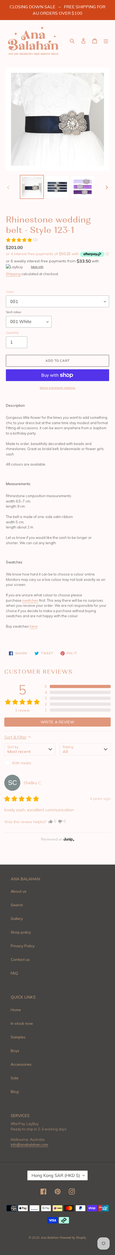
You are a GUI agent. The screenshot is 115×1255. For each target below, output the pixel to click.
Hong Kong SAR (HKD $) (56, 1175)
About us (18, 891)
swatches (30, 600)
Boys (15, 1050)
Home (16, 1009)
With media (21, 763)
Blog (15, 1091)
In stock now (22, 1023)
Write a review (58, 722)
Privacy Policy (22, 945)
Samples (18, 1037)
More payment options (57, 388)
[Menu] (106, 41)
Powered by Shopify (73, 1237)
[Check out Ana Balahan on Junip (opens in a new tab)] (68, 839)
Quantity (12, 333)
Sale (14, 1078)
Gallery (17, 918)
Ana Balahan (50, 1237)
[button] (21, 240)
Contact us (20, 959)
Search (17, 905)
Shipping (13, 274)
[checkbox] (29, 763)
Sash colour (13, 312)
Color (10, 292)
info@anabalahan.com (29, 1144)
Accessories (21, 1064)
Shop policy (21, 932)
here (33, 626)
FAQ (14, 973)
